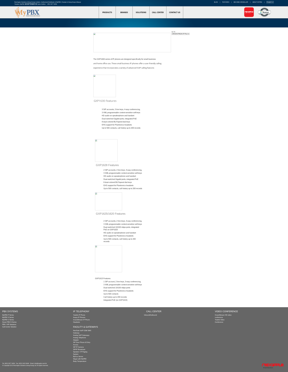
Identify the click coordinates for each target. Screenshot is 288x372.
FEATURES (225, 2)
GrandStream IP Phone (81, 320)
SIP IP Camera (78, 347)
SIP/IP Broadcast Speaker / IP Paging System (80, 351)
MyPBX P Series (8, 315)
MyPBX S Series (8, 317)
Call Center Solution (9, 327)
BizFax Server (78, 356)
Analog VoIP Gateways (81, 335)
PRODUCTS (107, 12)
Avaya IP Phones (79, 317)
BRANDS (124, 12)
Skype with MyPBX (79, 359)
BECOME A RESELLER (241, 2)
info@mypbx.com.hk (40, 363)
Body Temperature (79, 361)
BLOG (216, 2)
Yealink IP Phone (79, 315)
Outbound (153, 315)
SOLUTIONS (141, 12)
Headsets (76, 322)
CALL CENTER (158, 12)
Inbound (147, 315)
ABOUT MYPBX (257, 2)
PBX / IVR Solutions (9, 324)
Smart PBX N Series (9, 322)
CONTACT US (174, 12)
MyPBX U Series (8, 320)
